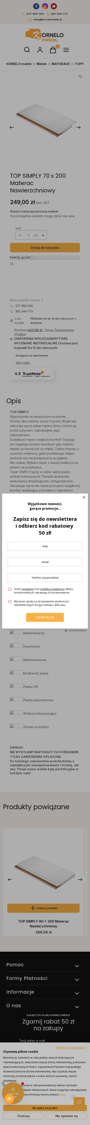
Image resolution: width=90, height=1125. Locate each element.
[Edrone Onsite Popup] (45, 562)
